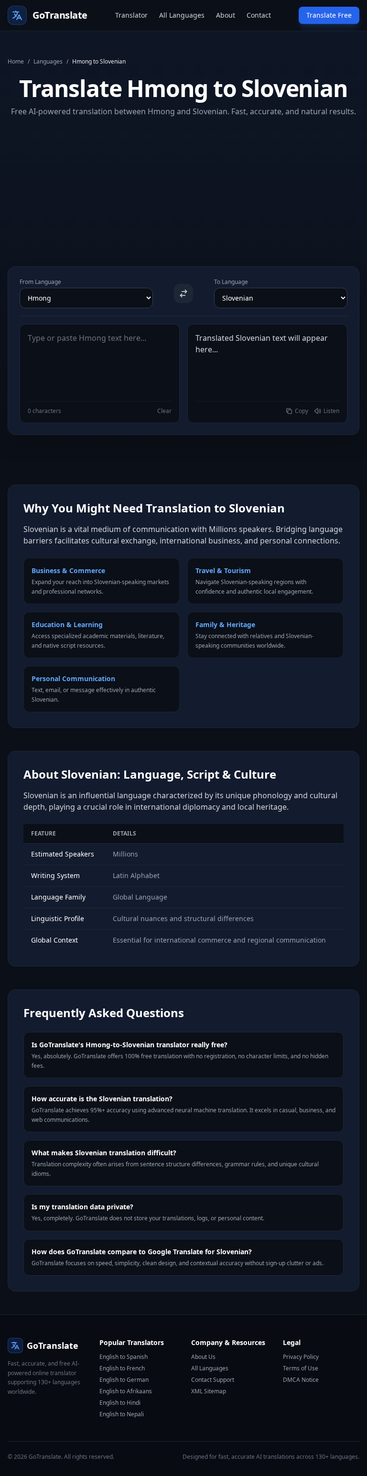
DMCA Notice (301, 1380)
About (225, 15)
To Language (231, 282)
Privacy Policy (301, 1357)
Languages (48, 61)
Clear (164, 411)
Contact (259, 15)
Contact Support (212, 1380)
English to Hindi (119, 1403)
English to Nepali (121, 1414)
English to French (122, 1368)
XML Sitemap (208, 1391)
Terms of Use (300, 1368)
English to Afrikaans (125, 1391)
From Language (40, 282)
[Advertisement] (183, 184)
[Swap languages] (183, 293)
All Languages (182, 15)
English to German (124, 1380)
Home (16, 61)
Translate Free (329, 15)
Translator (131, 15)
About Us (203, 1357)
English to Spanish (123, 1357)
